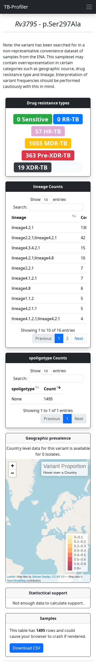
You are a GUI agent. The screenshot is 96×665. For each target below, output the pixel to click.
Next (79, 338)
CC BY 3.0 (58, 576)
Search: (20, 207)
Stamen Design (41, 576)
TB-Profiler (16, 6)
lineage (19, 217)
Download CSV (26, 648)
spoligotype (23, 388)
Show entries (48, 199)
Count (50, 388)
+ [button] (12, 466)
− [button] (12, 473)
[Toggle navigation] (89, 7)
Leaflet (11, 576)
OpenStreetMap (16, 580)
